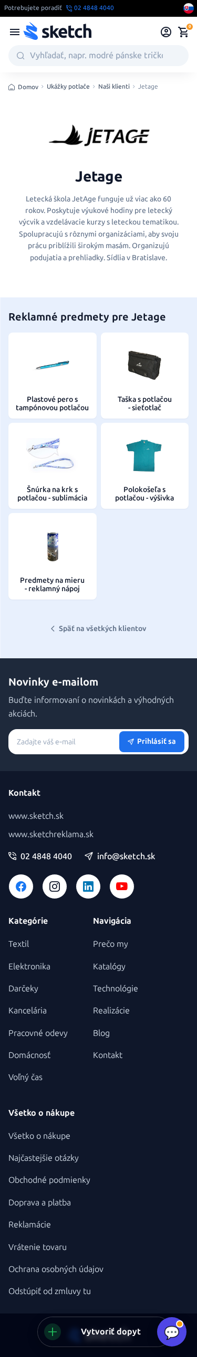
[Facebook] (21, 886)
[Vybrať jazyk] (188, 8)
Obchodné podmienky (49, 1180)
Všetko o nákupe (39, 1136)
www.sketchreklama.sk (51, 834)
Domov (28, 87)
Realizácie (111, 1011)
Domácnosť (29, 1055)
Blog (101, 1033)
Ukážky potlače (68, 86)
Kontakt (107, 1055)
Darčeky (23, 988)
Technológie (115, 988)
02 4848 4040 (46, 856)
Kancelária (27, 1011)
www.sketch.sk (36, 816)
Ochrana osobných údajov (55, 1269)
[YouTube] (121, 886)
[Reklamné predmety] (14, 32)
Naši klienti (114, 86)
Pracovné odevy (38, 1033)
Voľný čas (25, 1077)
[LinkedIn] (88, 886)
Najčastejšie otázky (43, 1158)
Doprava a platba (39, 1203)
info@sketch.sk (126, 856)
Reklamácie (29, 1225)
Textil (18, 944)
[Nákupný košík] (183, 32)
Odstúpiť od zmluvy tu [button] (49, 1291)
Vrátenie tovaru (37, 1247)
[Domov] (57, 32)
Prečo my (110, 944)
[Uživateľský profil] (166, 32)
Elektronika (29, 966)
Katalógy (109, 966)
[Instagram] (54, 886)
